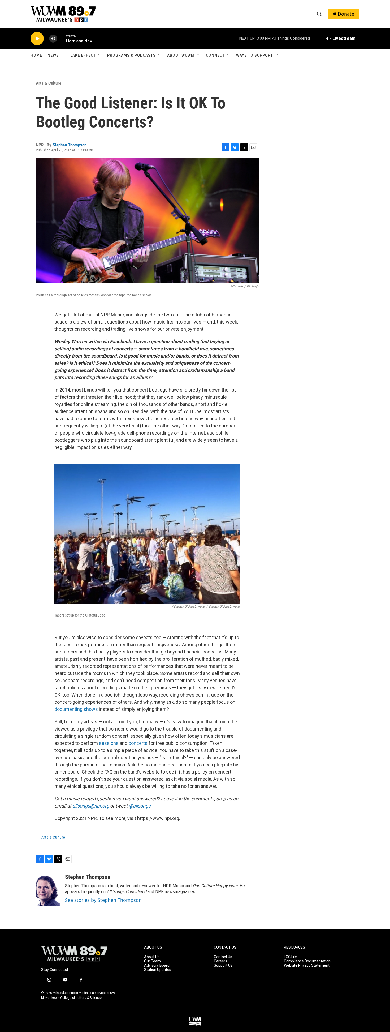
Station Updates (157, 970)
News (53, 55)
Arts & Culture (48, 83)
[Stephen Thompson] (48, 890)
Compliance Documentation (307, 961)
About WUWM (180, 55)
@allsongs (139, 806)
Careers (220, 961)
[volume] (53, 39)
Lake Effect (83, 55)
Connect (215, 55)
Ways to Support (254, 55)
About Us (151, 957)
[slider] (61, 38)
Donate (346, 14)
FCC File (290, 957)
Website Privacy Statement (307, 965)
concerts (138, 743)
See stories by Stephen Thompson (103, 900)
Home (36, 55)
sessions (109, 743)
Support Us (223, 965)
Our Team (152, 961)
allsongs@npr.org (90, 806)
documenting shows (76, 709)
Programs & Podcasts (131, 55)
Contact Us (223, 957)
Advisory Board (157, 965)
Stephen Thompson (69, 144)
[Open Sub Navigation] (63, 55)
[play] (37, 39)
